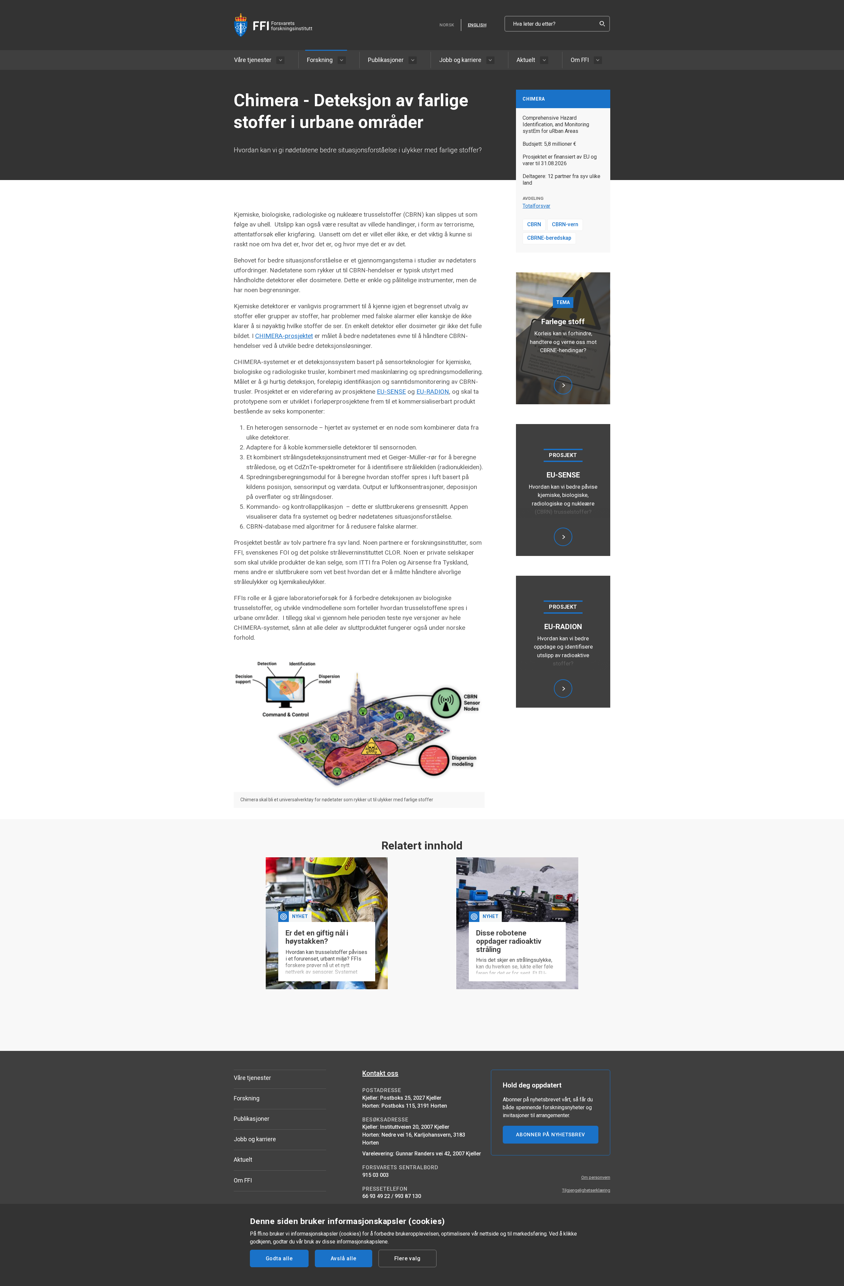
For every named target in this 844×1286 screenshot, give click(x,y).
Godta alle (279, 1258)
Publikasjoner (386, 59)
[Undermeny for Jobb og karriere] (490, 60)
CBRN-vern (565, 224)
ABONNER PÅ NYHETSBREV (550, 1135)
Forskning (320, 59)
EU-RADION (432, 391)
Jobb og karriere (460, 59)
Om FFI (580, 59)
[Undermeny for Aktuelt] (544, 60)
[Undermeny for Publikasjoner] (412, 60)
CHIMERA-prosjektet (284, 336)
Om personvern (595, 1177)
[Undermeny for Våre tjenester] (280, 60)
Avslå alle (343, 1258)
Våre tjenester (252, 59)
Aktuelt (526, 59)
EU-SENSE (391, 391)
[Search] (602, 23)
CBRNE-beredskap (549, 238)
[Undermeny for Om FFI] (597, 60)
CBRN (534, 224)
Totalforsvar (536, 206)
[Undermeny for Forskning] (341, 60)
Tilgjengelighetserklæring (586, 1190)
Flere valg (407, 1258)
